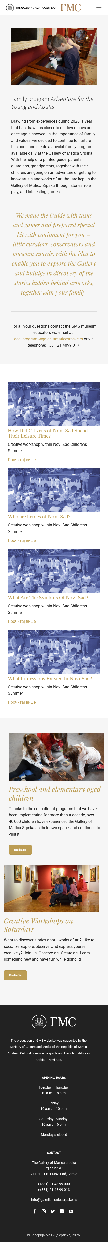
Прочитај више (22, 459)
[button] (99, 7)
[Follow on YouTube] (71, 1211)
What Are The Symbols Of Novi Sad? (48, 598)
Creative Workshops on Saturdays (38, 925)
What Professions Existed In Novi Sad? (50, 679)
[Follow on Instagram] (44, 1211)
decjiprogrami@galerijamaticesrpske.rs (48, 339)
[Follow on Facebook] (35, 1211)
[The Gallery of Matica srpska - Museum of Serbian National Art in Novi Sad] (31, 7)
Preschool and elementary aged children (55, 793)
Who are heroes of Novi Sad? (39, 517)
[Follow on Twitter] (53, 1211)
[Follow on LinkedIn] (62, 1211)
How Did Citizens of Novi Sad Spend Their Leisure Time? (48, 433)
